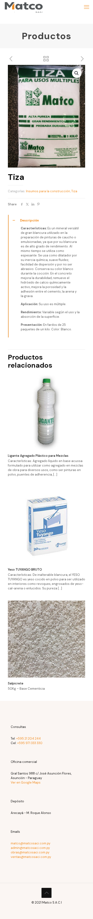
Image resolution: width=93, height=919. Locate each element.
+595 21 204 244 (28, 738)
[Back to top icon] (46, 893)
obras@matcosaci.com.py (30, 852)
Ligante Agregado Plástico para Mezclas (38, 456)
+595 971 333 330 (29, 743)
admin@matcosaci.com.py (30, 848)
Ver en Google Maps (26, 782)
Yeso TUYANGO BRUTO (25, 570)
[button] (77, 73)
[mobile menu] (87, 7)
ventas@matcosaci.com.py (31, 857)
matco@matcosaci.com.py (30, 843)
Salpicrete (15, 683)
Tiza (74, 191)
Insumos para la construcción (48, 191)
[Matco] (24, 7)
